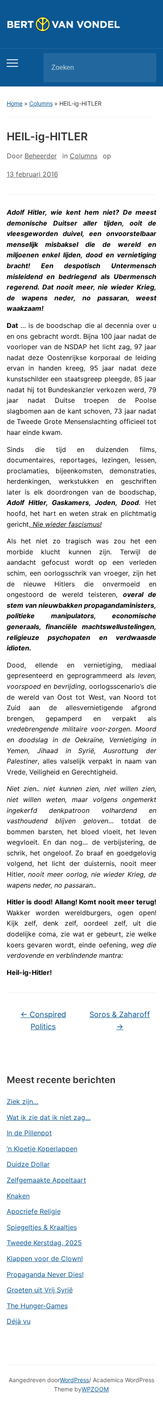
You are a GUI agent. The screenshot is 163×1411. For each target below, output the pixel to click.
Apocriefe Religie (34, 1211)
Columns (41, 103)
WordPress (74, 1379)
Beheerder (41, 156)
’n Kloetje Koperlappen (42, 1149)
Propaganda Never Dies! (45, 1274)
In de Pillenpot (29, 1133)
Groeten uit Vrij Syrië (40, 1290)
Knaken (18, 1196)
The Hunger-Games (37, 1306)
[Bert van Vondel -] (82, 24)
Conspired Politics (43, 1020)
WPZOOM (95, 1389)
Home (15, 103)
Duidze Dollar (28, 1164)
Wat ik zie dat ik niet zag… (49, 1117)
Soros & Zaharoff (119, 1020)
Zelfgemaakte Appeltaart (46, 1180)
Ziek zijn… (22, 1101)
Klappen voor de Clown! (45, 1258)
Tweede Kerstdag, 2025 (44, 1242)
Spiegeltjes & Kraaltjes (42, 1227)
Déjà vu (19, 1321)
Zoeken (143, 67)
